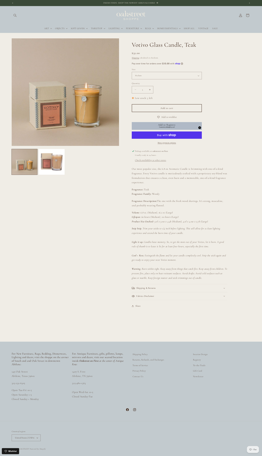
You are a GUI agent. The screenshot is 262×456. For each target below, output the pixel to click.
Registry (197, 359)
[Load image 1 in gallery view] (24, 162)
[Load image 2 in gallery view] (51, 162)
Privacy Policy (139, 370)
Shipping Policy (140, 354)
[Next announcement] (249, 3)
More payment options (167, 142)
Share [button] (138, 306)
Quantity (136, 83)
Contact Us (138, 376)
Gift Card (197, 370)
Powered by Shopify (38, 449)
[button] (15, 15)
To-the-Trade (199, 365)
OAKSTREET (23, 449)
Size (134, 69)
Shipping (135, 58)
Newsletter (198, 376)
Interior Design (200, 354)
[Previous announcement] (12, 3)
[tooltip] (199, 127)
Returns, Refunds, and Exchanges (148, 359)
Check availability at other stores (150, 160)
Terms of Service (140, 365)
